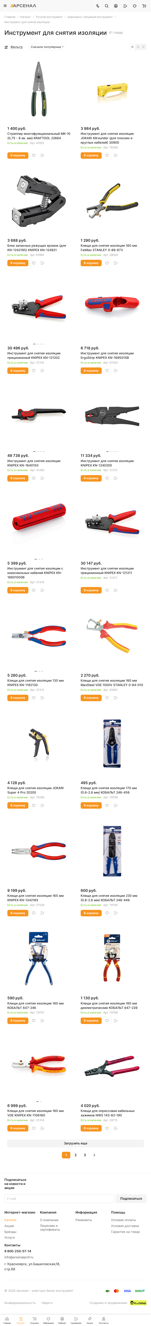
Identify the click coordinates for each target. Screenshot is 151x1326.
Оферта (47, 1303)
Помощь (118, 1212)
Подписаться (131, 1198)
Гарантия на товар (125, 1232)
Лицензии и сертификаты (50, 1227)
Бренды (10, 1232)
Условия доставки (125, 1226)
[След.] (94, 1155)
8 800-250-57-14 (17, 1251)
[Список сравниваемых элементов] (125, 6)
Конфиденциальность (20, 1303)
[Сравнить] (42, 155)
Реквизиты (84, 1220)
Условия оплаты (123, 1220)
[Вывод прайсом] (143, 47)
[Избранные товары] (134, 6)
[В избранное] (34, 155)
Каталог (10, 1220)
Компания (48, 1212)
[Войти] (115, 6)
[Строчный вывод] (138, 47)
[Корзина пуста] (144, 6)
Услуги (9, 1237)
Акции (9, 1226)
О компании (49, 1220)
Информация (86, 1212)
